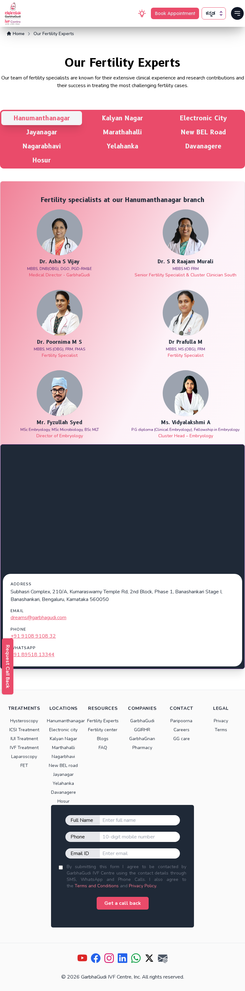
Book (175, 13)
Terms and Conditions (97, 886)
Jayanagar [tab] (41, 132)
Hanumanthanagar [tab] (42, 118)
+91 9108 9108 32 (33, 636)
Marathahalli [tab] (122, 132)
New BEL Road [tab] (203, 132)
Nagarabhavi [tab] (42, 146)
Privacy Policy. (143, 886)
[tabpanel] (122, 425)
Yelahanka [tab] (122, 146)
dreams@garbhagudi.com (38, 617)
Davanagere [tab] (203, 146)
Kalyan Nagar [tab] (122, 118)
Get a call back (122, 903)
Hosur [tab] (42, 160)
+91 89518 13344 (33, 654)
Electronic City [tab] (203, 118)
